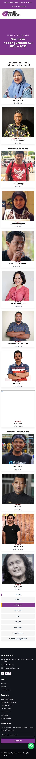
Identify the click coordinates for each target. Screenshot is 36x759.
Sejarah (18, 599)
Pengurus (18, 605)
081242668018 (13, 3)
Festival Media (6, 709)
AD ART (18, 622)
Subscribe (18, 741)
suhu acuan (17, 753)
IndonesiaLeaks (6, 712)
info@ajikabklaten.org (11, 668)
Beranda (10, 35)
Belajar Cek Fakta (7, 699)
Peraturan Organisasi (18, 639)
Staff (18, 616)
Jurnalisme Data (7, 705)
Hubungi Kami (6, 690)
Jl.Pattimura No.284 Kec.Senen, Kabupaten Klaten (18, 660)
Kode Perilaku (18, 633)
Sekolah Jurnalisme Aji (8, 702)
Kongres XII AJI (6, 718)
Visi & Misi (18, 611)
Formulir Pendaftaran (19, 7)
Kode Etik (18, 627)
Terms (3, 687)
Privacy (3, 683)
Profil (17, 35)
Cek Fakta (4, 715)
